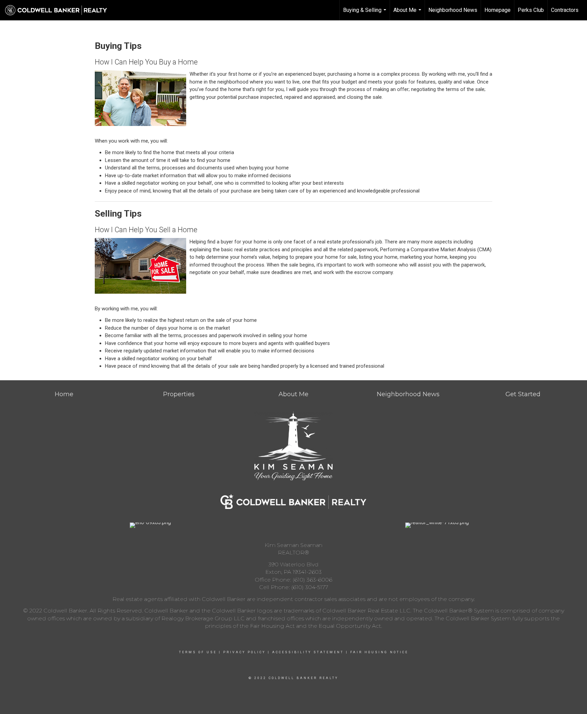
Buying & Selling (365, 13)
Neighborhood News (452, 10)
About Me (408, 13)
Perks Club (531, 10)
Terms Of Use (198, 652)
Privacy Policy (244, 652)
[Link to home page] (59, 10)
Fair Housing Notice (379, 652)
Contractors (565, 10)
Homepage (497, 10)
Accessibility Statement (308, 652)
